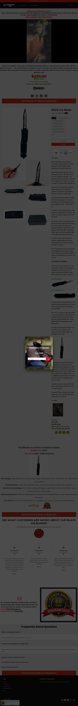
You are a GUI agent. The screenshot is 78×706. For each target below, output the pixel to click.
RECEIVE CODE (48, 359)
